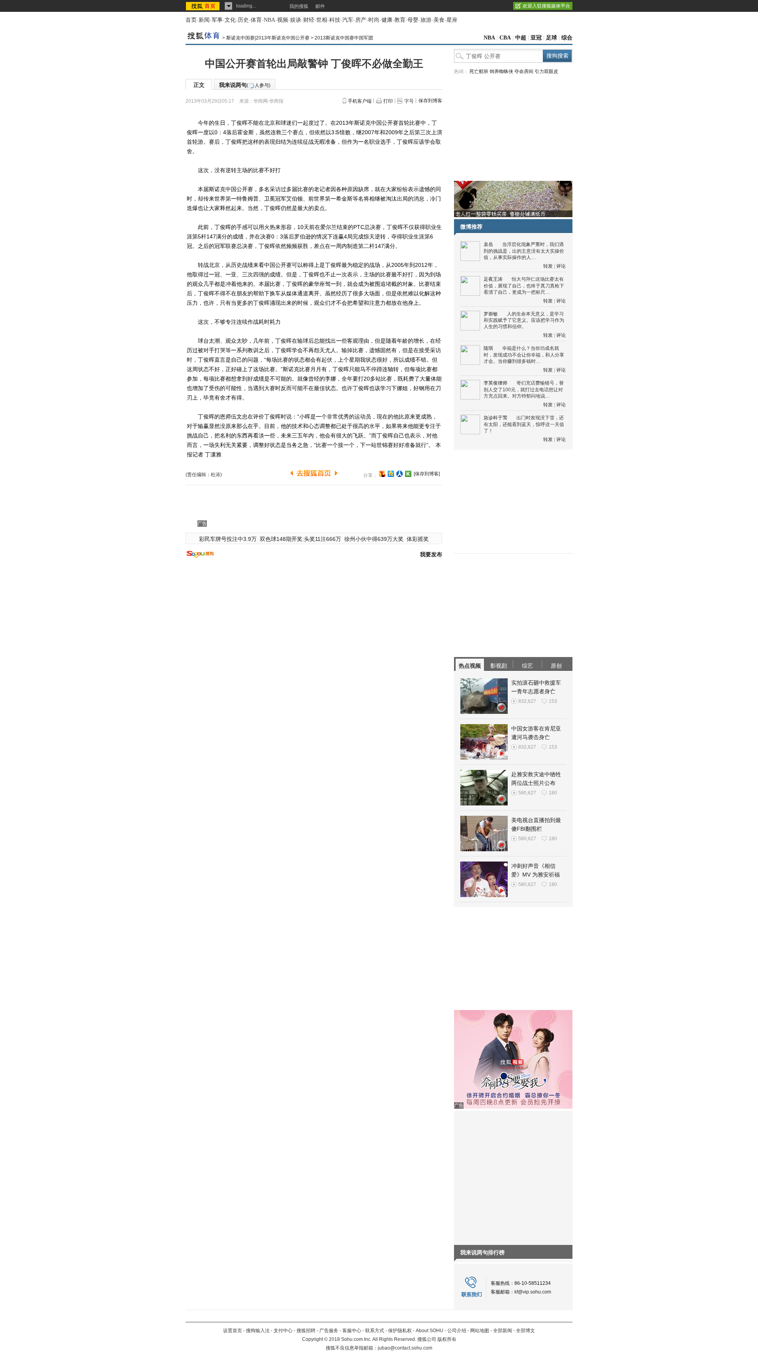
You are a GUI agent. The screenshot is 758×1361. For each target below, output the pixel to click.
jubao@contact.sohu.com (405, 1348)
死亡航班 (478, 71)
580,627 (527, 793)
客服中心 (351, 1330)
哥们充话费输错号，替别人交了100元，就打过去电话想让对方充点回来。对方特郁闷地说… (524, 389)
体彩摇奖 (418, 539)
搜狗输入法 (258, 1330)
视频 (282, 20)
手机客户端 (359, 101)
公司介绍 (456, 1330)
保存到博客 (430, 100)
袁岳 (488, 244)
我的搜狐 (298, 6)
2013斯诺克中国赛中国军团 (344, 38)
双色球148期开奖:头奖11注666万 (300, 539)
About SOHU (429, 1330)
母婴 (412, 20)
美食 (439, 20)
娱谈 (295, 20)
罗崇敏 (491, 314)
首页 (191, 20)
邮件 (320, 6)
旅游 (426, 20)
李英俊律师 (495, 383)
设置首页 (232, 1330)
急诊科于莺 (495, 418)
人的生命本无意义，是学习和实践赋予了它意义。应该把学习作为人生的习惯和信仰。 (524, 320)
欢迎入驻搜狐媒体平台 (546, 6)
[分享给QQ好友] (391, 474)
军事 (217, 20)
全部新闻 (502, 1330)
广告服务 (328, 1330)
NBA (269, 20)
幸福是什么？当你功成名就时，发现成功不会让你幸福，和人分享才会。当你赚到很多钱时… (524, 354)
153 (553, 701)
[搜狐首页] (203, 6)
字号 (409, 101)
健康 (386, 20)
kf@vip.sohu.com (532, 1292)
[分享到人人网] (399, 474)
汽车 (347, 20)
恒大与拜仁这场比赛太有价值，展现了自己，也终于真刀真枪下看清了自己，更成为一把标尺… (524, 285)
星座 (452, 20)
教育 (399, 20)
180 (553, 793)
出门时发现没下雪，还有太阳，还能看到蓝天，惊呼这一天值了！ (524, 424)
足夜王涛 (493, 279)
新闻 (204, 20)
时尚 (373, 20)
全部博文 (525, 1330)
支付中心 (283, 1330)
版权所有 (446, 1339)
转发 (548, 266)
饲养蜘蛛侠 (501, 71)
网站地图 (479, 1330)
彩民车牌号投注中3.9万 (228, 539)
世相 (321, 20)
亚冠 (536, 38)
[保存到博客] (427, 474)
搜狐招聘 (305, 1330)
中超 (520, 38)
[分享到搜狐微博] (382, 474)
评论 (561, 266)
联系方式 (374, 1330)
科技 (334, 20)
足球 (551, 38)
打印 (388, 101)
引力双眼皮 (546, 71)
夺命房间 (523, 71)
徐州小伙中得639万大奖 (373, 539)
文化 (230, 20)
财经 (308, 20)
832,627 (527, 701)
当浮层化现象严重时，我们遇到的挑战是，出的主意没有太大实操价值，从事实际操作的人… (524, 251)
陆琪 (488, 348)
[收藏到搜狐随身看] (408, 474)
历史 (243, 20)
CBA (505, 38)
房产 (360, 20)
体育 (256, 20)
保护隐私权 (400, 1330)
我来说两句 (244, 85)
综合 (566, 38)
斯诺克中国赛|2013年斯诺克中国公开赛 (268, 38)
